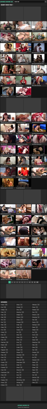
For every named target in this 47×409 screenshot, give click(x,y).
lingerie (19, 349)
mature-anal (20, 360)
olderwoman (36, 304)
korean (19, 339)
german (4, 382)
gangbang (4, 380)
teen (35, 349)
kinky (19, 334)
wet (35, 375)
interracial (20, 322)
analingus (4, 309)
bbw (4, 322)
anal (4, 307)
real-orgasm (36, 324)
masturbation (20, 354)
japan (19, 327)
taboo (35, 344)
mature (19, 357)
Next (37, 282)
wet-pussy (36, 377)
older (19, 385)
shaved (35, 339)
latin (19, 344)
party (35, 312)
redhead (35, 329)
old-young (20, 382)
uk (34, 357)
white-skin (35, 380)
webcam (35, 372)
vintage (35, 367)
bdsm (4, 324)
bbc (3, 319)
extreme (4, 365)
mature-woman (21, 362)
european (4, 362)
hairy (19, 309)
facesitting (4, 367)
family (4, 375)
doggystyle (5, 349)
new (19, 372)
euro (4, 360)
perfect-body (36, 317)
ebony (4, 354)
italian (19, 324)
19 (32, 282)
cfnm (3, 334)
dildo (4, 347)
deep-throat (5, 342)
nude (19, 375)
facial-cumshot (5, 372)
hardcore (20, 317)
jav (19, 332)
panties (35, 307)
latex (19, 342)
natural (19, 367)
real (35, 319)
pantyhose (36, 309)
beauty (4, 327)
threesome (36, 352)
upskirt (35, 362)
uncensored (36, 360)
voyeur (35, 370)
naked (19, 365)
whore (35, 382)
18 (29, 282)
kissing (19, 337)
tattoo (35, 347)
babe (4, 317)
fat (3, 377)
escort (4, 357)
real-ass (35, 322)
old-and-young (21, 380)
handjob (19, 314)
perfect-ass (36, 314)
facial (4, 370)
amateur (4, 304)
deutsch (4, 344)
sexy (35, 337)
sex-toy (35, 334)
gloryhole (19, 307)
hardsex (19, 319)
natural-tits (20, 370)
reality (35, 327)
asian (4, 314)
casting (4, 332)
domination (5, 352)
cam (4, 329)
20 (34, 282)
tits (35, 354)
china (4, 339)
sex (35, 332)
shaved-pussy (36, 342)
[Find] (46, 2)
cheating (4, 337)
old (19, 377)
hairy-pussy (20, 312)
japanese (20, 329)
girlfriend (4, 385)
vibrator (35, 365)
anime (4, 312)
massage (19, 352)
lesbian (19, 347)
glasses (19, 304)
